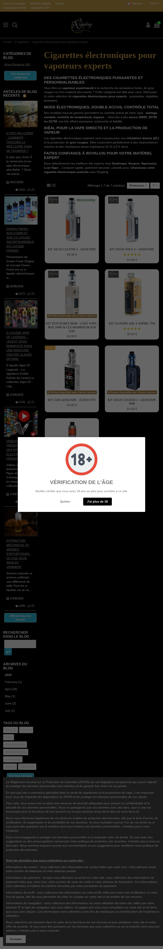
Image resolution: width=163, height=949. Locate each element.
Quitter (65, 501)
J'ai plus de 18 (97, 501)
